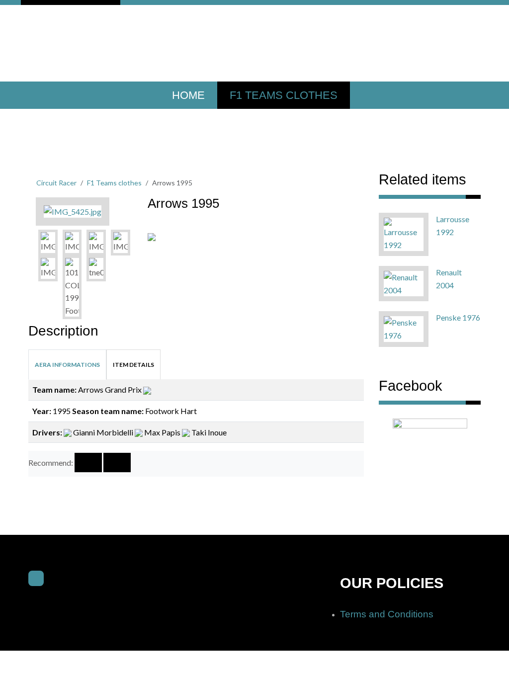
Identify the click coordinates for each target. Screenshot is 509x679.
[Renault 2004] (404, 282)
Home (188, 95)
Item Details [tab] (133, 364)
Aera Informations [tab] (67, 364)
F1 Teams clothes (284, 95)
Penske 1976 (458, 317)
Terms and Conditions (386, 614)
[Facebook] (36, 578)
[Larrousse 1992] (404, 233)
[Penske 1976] (404, 328)
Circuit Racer (56, 182)
